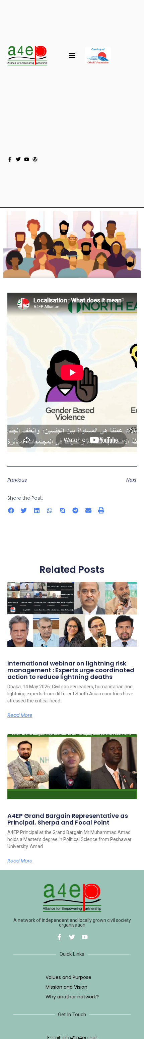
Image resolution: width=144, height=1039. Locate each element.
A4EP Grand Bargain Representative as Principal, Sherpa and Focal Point (67, 819)
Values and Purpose (68, 977)
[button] (72, 55)
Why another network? (72, 996)
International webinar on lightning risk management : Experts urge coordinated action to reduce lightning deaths (70, 670)
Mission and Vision (66, 987)
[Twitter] (18, 159)
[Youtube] (26, 159)
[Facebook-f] (9, 159)
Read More (19, 715)
